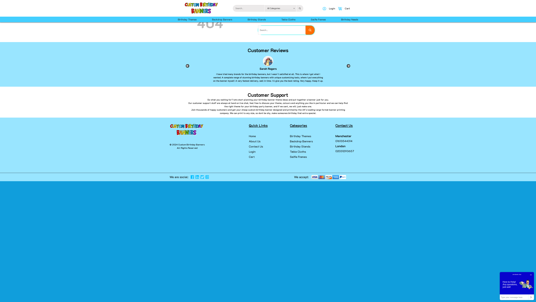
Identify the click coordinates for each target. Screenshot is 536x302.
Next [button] (348, 67)
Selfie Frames (318, 19)
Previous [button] (188, 67)
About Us (255, 141)
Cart (252, 157)
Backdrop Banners (222, 19)
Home (252, 136)
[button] (3, 296)
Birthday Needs (349, 19)
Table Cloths (288, 19)
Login (252, 151)
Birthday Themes (300, 136)
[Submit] (310, 30)
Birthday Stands (257, 19)
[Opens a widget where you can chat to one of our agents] (517, 286)
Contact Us (256, 146)
